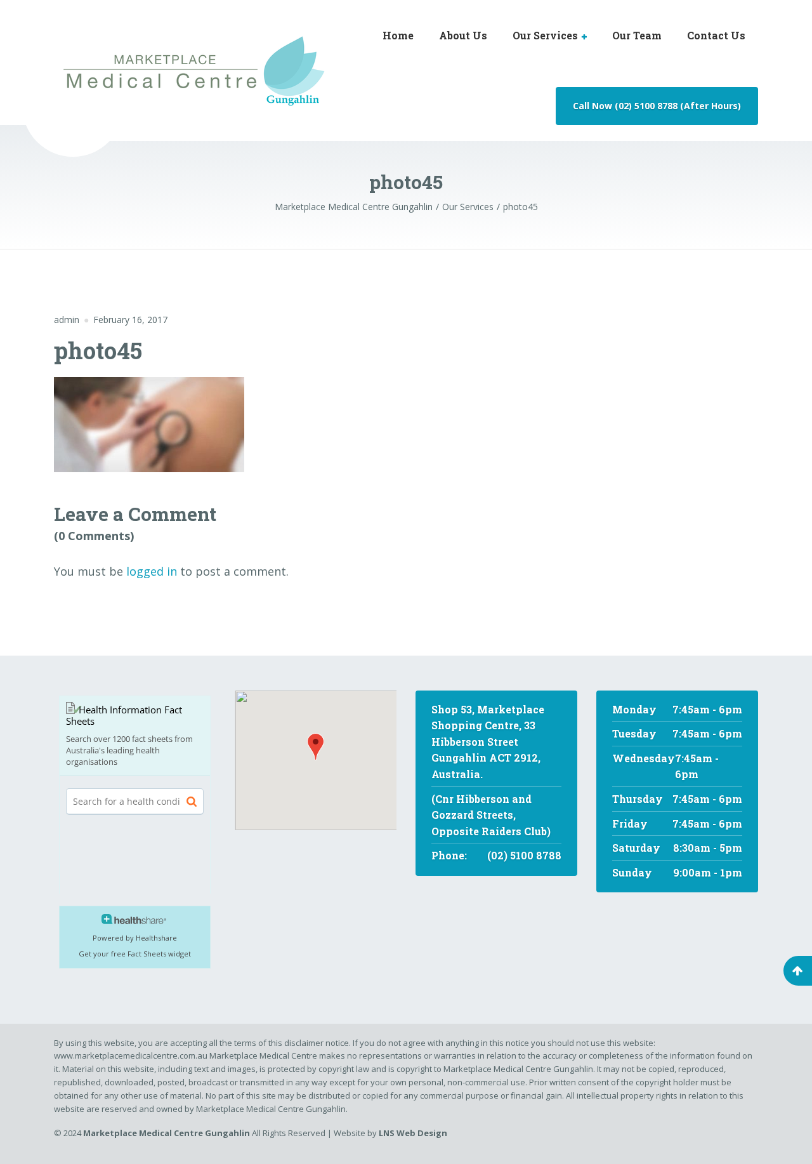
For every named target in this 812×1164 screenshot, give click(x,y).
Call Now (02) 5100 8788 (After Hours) (657, 106)
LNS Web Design (412, 1133)
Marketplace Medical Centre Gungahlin (166, 1133)
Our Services (545, 35)
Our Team (637, 35)
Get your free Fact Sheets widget (135, 953)
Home (398, 35)
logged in (151, 571)
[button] (315, 746)
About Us (463, 35)
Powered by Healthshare (135, 937)
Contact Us (716, 35)
